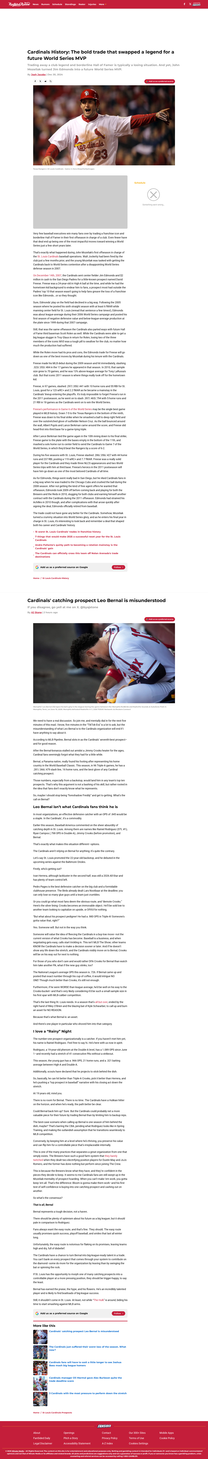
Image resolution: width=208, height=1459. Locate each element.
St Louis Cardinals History (55, 578)
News (35, 4)
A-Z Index (107, 1443)
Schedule (57, 4)
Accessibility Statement (77, 1443)
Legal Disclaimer (42, 1443)
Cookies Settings (138, 1443)
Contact (106, 1432)
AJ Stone (36, 612)
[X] (190, 4)
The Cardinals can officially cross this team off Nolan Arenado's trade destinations (76, 555)
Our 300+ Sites (137, 1432)
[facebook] (184, 4)
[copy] (51, 81)
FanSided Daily (41, 1438)
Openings (69, 1432)
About (36, 1432)
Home (36, 578)
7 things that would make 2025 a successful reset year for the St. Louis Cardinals (78, 538)
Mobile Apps (167, 1432)
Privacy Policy (110, 1438)
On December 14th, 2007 (47, 275)
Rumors (45, 4)
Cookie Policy (167, 1438)
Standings (70, 4)
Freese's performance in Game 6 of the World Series (62, 409)
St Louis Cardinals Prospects (57, 1412)
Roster (82, 4)
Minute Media (18, 1451)
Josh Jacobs (38, 74)
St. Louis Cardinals (48, 256)
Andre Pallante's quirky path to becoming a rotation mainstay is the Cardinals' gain (76, 547)
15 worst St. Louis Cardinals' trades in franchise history (68, 531)
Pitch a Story (71, 1438)
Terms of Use (136, 1438)
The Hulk (99, 1300)
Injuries (92, 4)
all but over (101, 1002)
